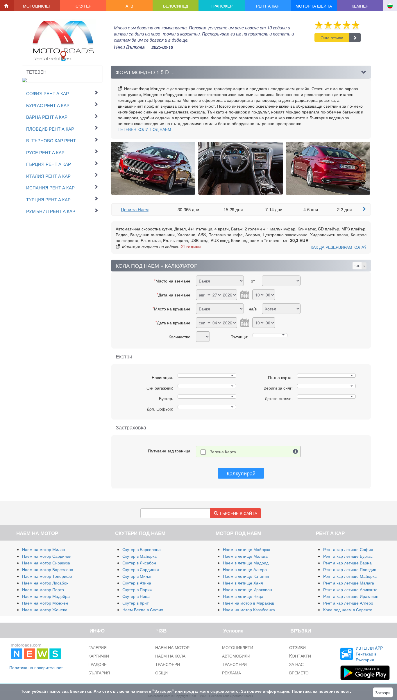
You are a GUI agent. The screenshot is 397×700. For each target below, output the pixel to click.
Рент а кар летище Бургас (348, 556)
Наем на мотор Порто (43, 589)
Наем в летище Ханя (243, 583)
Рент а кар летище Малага (348, 583)
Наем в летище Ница (243, 596)
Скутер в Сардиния (140, 569)
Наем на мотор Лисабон (45, 583)
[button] (37, 5)
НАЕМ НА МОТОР (172, 647)
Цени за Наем (135, 209)
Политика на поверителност (36, 667)
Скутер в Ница (136, 596)
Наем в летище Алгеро (245, 569)
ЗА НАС (296, 664)
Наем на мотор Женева (44, 609)
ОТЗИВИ (297, 647)
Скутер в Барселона (141, 549)
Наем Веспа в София (142, 609)
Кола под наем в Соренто (347, 609)
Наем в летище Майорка (246, 549)
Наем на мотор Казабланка (249, 609)
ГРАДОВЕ (97, 664)
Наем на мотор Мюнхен (45, 603)
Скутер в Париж (137, 589)
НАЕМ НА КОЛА (170, 656)
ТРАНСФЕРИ (167, 664)
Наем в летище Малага (245, 556)
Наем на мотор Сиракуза (46, 563)
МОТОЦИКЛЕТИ (237, 647)
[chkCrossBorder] (296, 451)
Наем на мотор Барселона (47, 569)
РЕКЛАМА (231, 673)
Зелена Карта (223, 451)
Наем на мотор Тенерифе (47, 576)
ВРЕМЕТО (299, 673)
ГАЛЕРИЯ (97, 647)
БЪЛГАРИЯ (99, 673)
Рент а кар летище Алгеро (348, 603)
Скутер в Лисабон (139, 563)
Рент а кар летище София (348, 549)
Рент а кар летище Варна (347, 563)
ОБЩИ (161, 673)
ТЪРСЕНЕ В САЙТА (237, 513)
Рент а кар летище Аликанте (350, 589)
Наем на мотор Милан (43, 549)
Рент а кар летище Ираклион (350, 596)
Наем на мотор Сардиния (46, 556)
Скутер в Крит (135, 603)
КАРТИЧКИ (98, 656)
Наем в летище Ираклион (247, 589)
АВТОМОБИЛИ (236, 656)
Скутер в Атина (136, 583)
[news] (36, 650)
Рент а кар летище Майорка (350, 576)
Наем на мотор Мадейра (46, 596)
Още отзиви (332, 37)
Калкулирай (241, 473)
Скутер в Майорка (139, 556)
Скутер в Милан (137, 576)
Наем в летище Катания (246, 576)
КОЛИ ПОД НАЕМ (144, 129)
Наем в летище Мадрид (246, 563)
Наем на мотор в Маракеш (248, 603)
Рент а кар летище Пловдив (349, 569)
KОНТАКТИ (300, 656)
